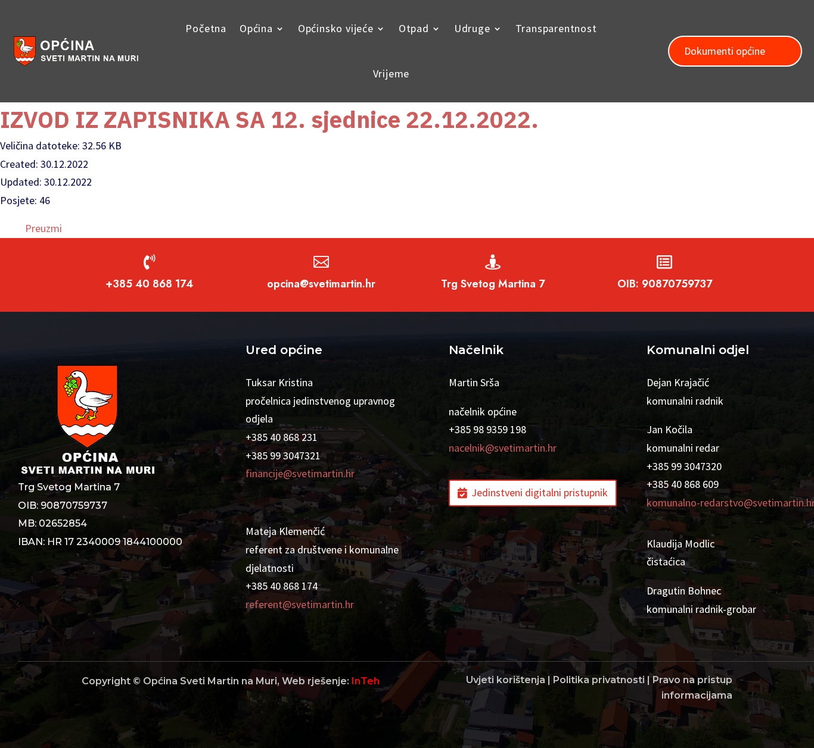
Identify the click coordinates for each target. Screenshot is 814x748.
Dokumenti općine (724, 51)
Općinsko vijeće (336, 28)
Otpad (414, 28)
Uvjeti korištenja (505, 680)
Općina (256, 28)
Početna (205, 28)
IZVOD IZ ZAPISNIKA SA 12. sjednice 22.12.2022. (269, 119)
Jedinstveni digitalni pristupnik (539, 492)
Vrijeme (391, 73)
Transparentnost (556, 28)
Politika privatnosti (599, 680)
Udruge (472, 28)
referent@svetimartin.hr (300, 604)
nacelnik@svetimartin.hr (503, 448)
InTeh (366, 681)
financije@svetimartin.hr (300, 473)
